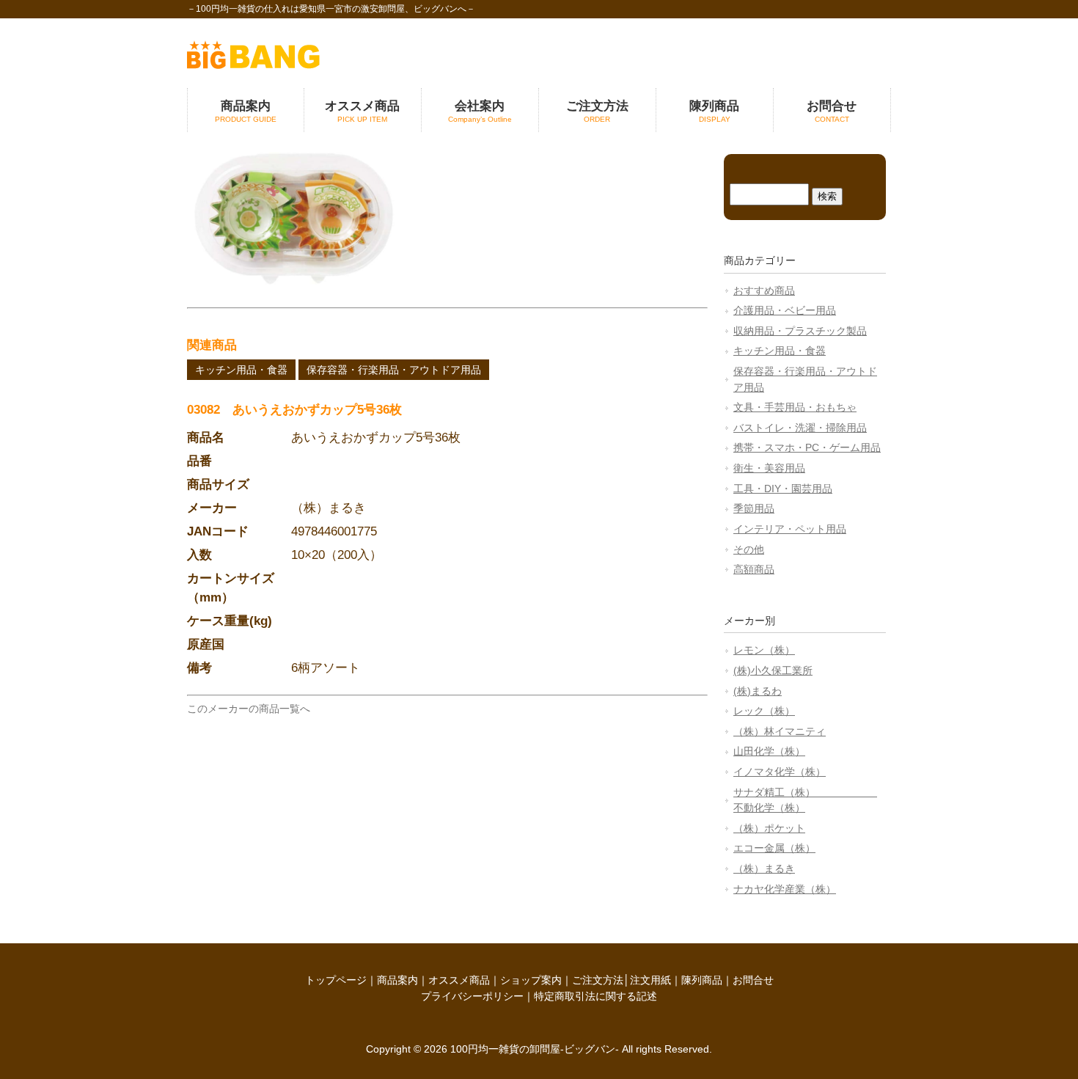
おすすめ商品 (764, 290)
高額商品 (753, 569)
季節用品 (753, 508)
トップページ (336, 980)
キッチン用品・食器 (241, 370)
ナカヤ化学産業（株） (784, 889)
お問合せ (753, 980)
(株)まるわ (757, 691)
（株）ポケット (769, 828)
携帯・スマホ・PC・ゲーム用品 (807, 447)
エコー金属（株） (774, 848)
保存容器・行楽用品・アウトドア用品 (394, 370)
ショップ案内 (531, 980)
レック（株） (764, 711)
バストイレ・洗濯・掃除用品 (800, 428)
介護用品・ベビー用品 (784, 310)
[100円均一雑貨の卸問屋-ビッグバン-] (253, 65)
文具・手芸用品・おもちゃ (795, 407)
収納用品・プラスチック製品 (800, 331)
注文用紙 (650, 980)
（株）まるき (764, 868)
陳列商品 (701, 980)
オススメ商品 (459, 980)
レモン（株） (764, 650)
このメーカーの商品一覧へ (248, 708)
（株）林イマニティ (779, 731)
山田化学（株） (769, 751)
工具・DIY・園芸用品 (782, 488)
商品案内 (397, 980)
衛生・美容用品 (769, 468)
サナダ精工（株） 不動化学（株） (805, 800)
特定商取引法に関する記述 (595, 996)
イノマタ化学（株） (779, 772)
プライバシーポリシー (472, 996)
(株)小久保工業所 (773, 670)
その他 (748, 549)
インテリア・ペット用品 (789, 529)
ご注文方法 (597, 980)
